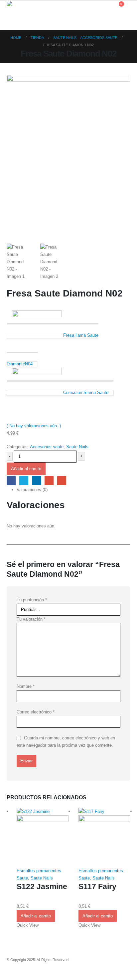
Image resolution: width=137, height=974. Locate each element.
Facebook (11, 480)
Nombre (26, 686)
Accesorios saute (47, 446)
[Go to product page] (42, 837)
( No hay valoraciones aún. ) (34, 425)
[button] (105, 7)
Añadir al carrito (26, 468)
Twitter (23, 480)
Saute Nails (77, 446)
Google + (49, 480)
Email (61, 480)
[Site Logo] (25, 15)
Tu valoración (31, 619)
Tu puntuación (32, 599)
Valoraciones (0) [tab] (32, 489)
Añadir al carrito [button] (36, 915)
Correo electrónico (36, 711)
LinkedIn (36, 480)
